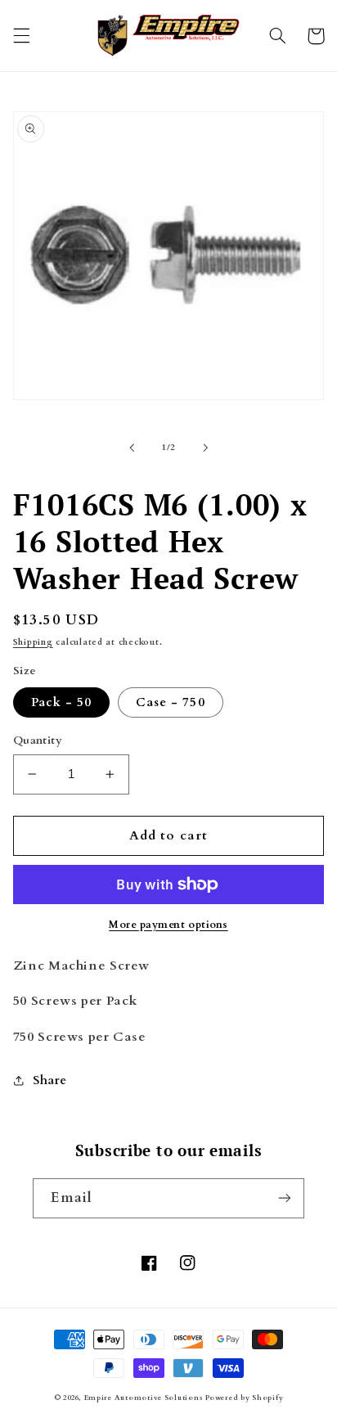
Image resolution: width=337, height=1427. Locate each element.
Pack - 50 (61, 702)
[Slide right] (205, 448)
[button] (21, 36)
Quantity (37, 740)
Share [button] (50, 1080)
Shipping (33, 642)
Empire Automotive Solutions (143, 1397)
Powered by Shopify (244, 1397)
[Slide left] (132, 448)
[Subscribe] (284, 1198)
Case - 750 (170, 702)
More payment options (168, 925)
